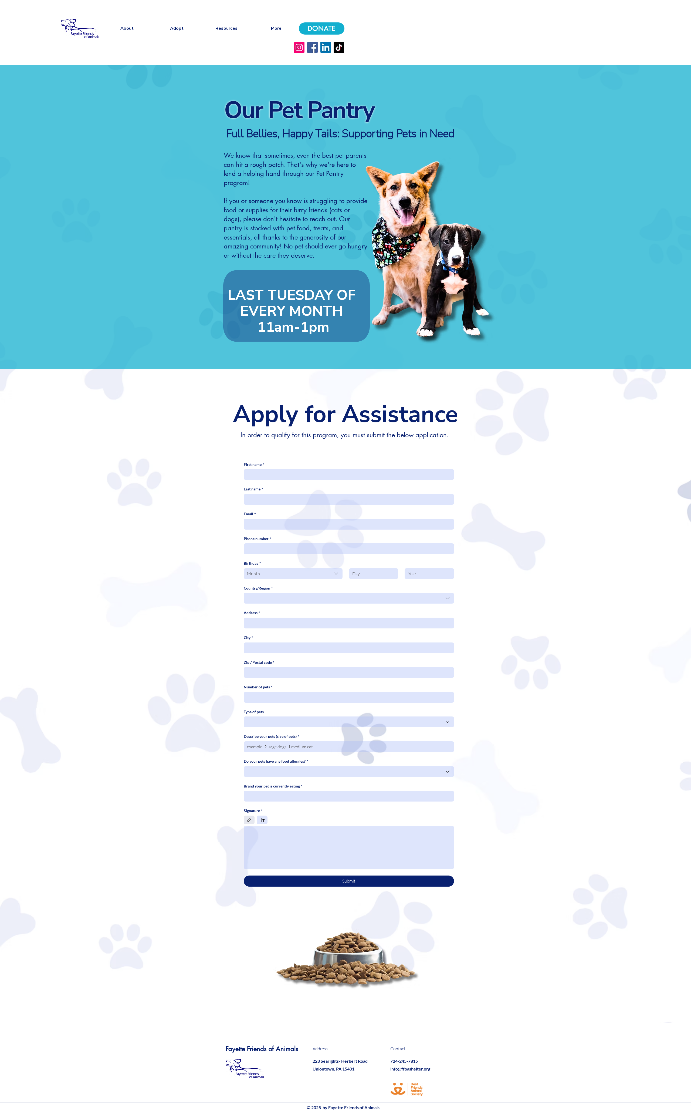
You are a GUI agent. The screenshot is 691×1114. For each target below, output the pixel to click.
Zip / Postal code (259, 662)
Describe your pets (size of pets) (271, 736)
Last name (253, 489)
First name (254, 464)
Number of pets (258, 687)
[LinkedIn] (325, 47)
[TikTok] (339, 47)
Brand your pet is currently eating (273, 786)
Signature (253, 810)
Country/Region (258, 588)
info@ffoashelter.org (410, 1068)
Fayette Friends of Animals (262, 1049)
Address (252, 612)
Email (250, 513)
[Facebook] (312, 47)
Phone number (257, 538)
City (248, 637)
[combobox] (293, 573)
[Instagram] (299, 47)
